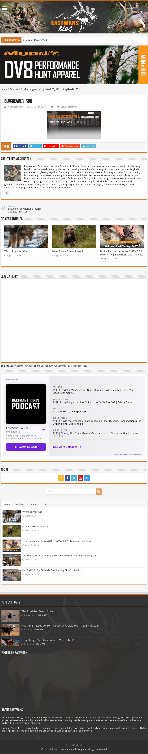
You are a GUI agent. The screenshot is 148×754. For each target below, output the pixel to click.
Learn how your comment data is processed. (64, 365)
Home (4, 89)
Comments (33, 504)
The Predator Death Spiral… (39, 611)
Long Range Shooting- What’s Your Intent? (48, 640)
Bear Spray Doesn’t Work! (68, 251)
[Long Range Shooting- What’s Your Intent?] (10, 642)
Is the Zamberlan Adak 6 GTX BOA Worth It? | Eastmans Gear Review (56, 39)
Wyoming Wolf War (16, 251)
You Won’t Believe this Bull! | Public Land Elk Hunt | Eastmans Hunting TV (59, 555)
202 (43, 644)
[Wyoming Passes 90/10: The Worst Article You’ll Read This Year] (10, 630)
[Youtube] (80, 478)
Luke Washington (15, 107)
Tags (45, 504)
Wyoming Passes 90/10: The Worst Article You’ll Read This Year (60, 625)
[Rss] (61, 478)
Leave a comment (69, 107)
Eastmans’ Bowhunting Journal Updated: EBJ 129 (34, 89)
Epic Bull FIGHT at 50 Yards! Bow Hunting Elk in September (52, 570)
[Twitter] (74, 478)
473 (45, 615)
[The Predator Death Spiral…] (10, 616)
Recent (7, 504)
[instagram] (87, 478)
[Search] (99, 491)
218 (41, 630)
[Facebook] (67, 478)
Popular (19, 504)
